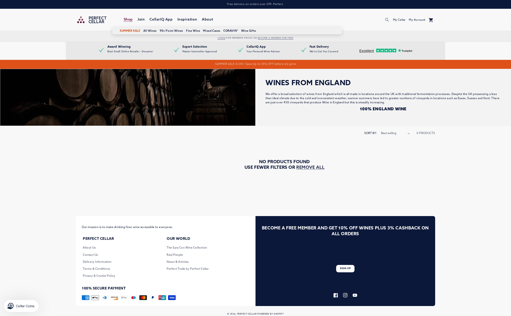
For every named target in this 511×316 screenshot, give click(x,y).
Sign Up (345, 268)
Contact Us (90, 255)
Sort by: (370, 133)
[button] (387, 19)
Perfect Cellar (247, 314)
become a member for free (275, 38)
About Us (89, 247)
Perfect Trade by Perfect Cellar (188, 269)
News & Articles (178, 262)
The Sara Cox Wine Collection (187, 247)
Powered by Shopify (270, 314)
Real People (175, 255)
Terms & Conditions (96, 269)
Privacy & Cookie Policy (99, 276)
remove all (310, 167)
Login (221, 38)
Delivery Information (97, 262)
